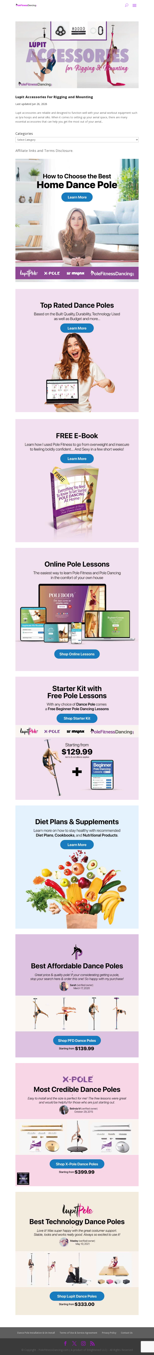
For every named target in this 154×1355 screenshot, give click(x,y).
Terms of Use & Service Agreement (78, 1332)
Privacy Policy (109, 1332)
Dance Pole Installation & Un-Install (36, 1332)
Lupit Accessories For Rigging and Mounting (54, 97)
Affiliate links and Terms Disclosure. (44, 150)
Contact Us (127, 1332)
